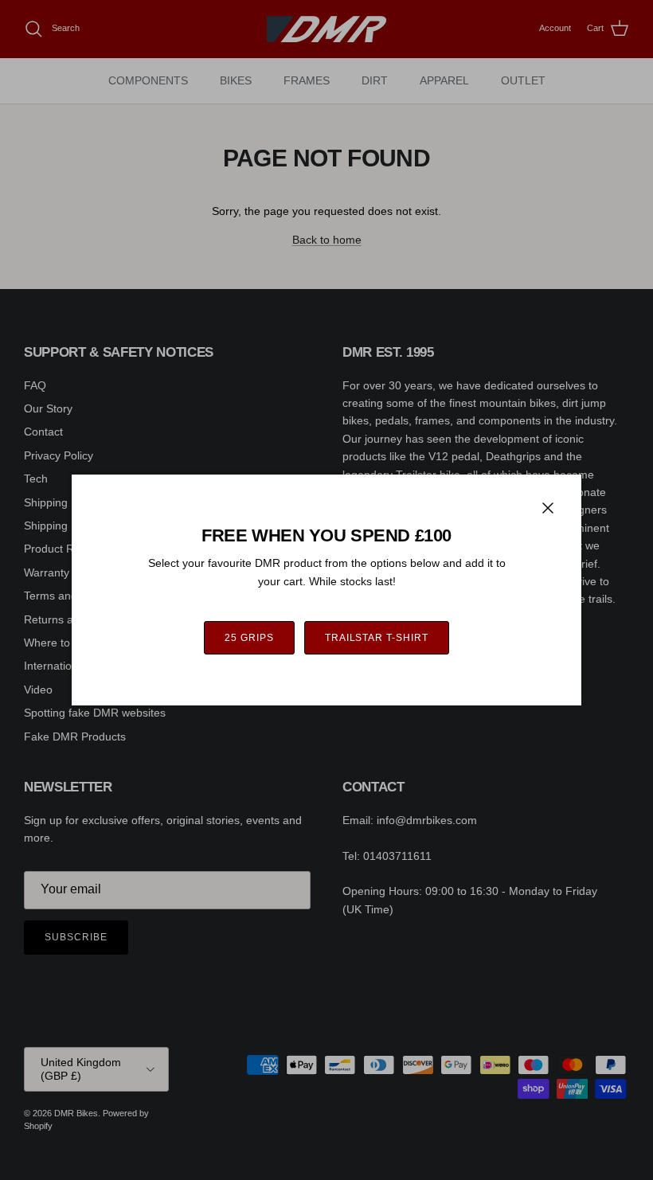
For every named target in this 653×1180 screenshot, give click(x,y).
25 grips (249, 637)
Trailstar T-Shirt (376, 637)
